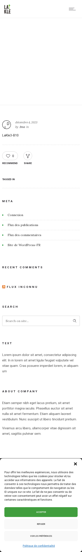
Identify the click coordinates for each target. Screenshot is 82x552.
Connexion (15, 215)
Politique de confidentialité (39, 545)
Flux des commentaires (24, 235)
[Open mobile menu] (73, 9)
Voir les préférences (41, 536)
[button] (75, 464)
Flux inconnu (22, 287)
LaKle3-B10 (10, 135)
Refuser (41, 524)
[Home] (7, 12)
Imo (22, 127)
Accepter (41, 512)
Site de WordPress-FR (24, 245)
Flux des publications (23, 225)
